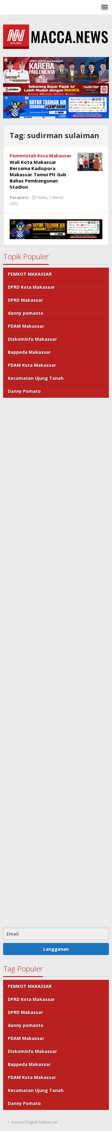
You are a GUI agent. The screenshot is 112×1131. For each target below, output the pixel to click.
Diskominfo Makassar (32, 339)
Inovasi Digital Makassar (35, 1122)
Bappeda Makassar (29, 352)
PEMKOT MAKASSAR (30, 274)
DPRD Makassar (25, 300)
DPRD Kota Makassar (31, 287)
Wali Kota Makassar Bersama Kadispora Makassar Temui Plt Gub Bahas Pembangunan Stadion (38, 174)
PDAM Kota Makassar (32, 365)
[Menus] (104, 7)
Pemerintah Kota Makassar (40, 156)
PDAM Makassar (26, 326)
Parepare (19, 197)
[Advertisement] (56, 662)
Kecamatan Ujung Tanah (35, 378)
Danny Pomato (24, 391)
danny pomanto (25, 313)
